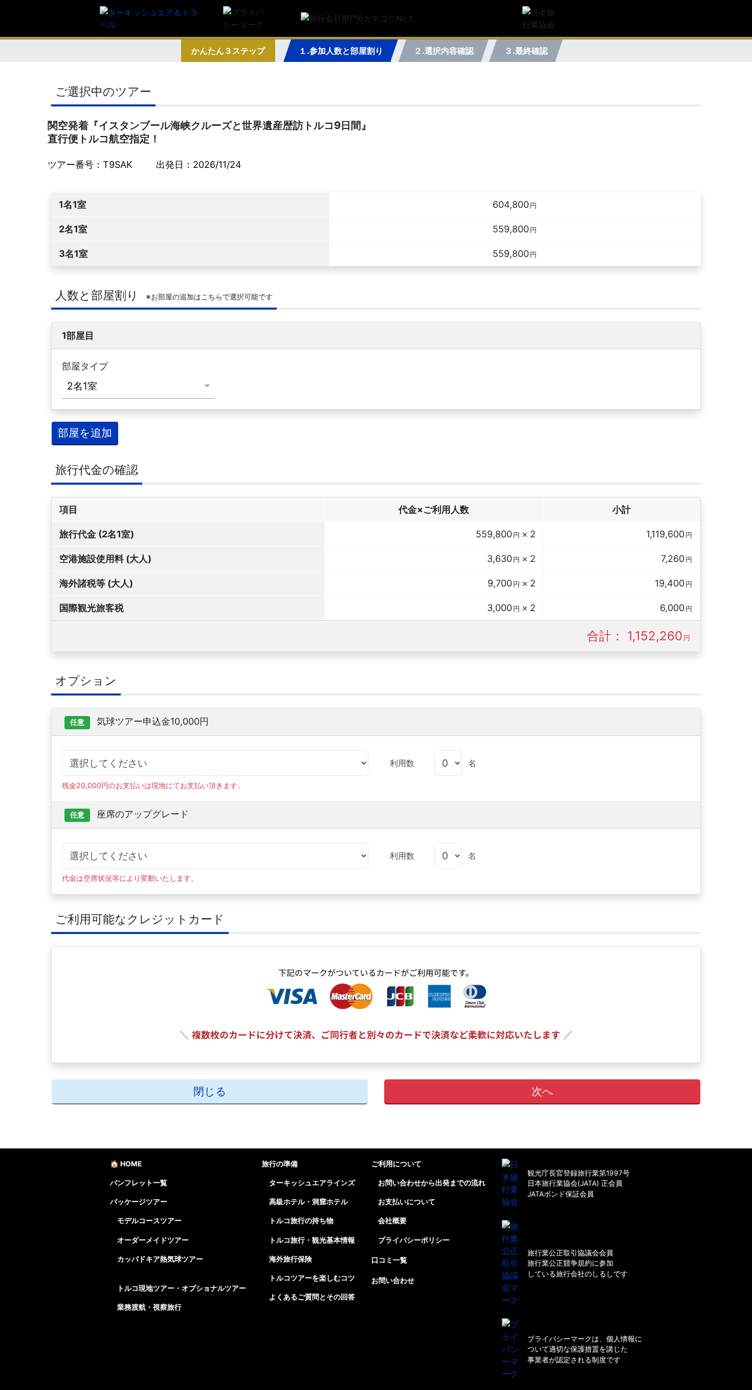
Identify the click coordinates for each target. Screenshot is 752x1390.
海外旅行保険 (290, 1259)
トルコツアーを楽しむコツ (312, 1278)
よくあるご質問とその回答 (312, 1297)
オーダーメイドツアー (153, 1240)
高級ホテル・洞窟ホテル (308, 1202)
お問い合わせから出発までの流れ (431, 1183)
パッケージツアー (138, 1202)
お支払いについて (406, 1202)
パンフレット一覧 (138, 1183)
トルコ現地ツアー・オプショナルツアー (181, 1288)
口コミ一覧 (389, 1260)
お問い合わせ (392, 1280)
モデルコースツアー (149, 1221)
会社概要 (392, 1221)
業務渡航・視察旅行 (149, 1307)
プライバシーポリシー (414, 1240)
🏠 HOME (126, 1164)
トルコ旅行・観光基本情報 (312, 1240)
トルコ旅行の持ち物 (301, 1221)
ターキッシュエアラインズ (312, 1183)
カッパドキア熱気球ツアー (160, 1259)
